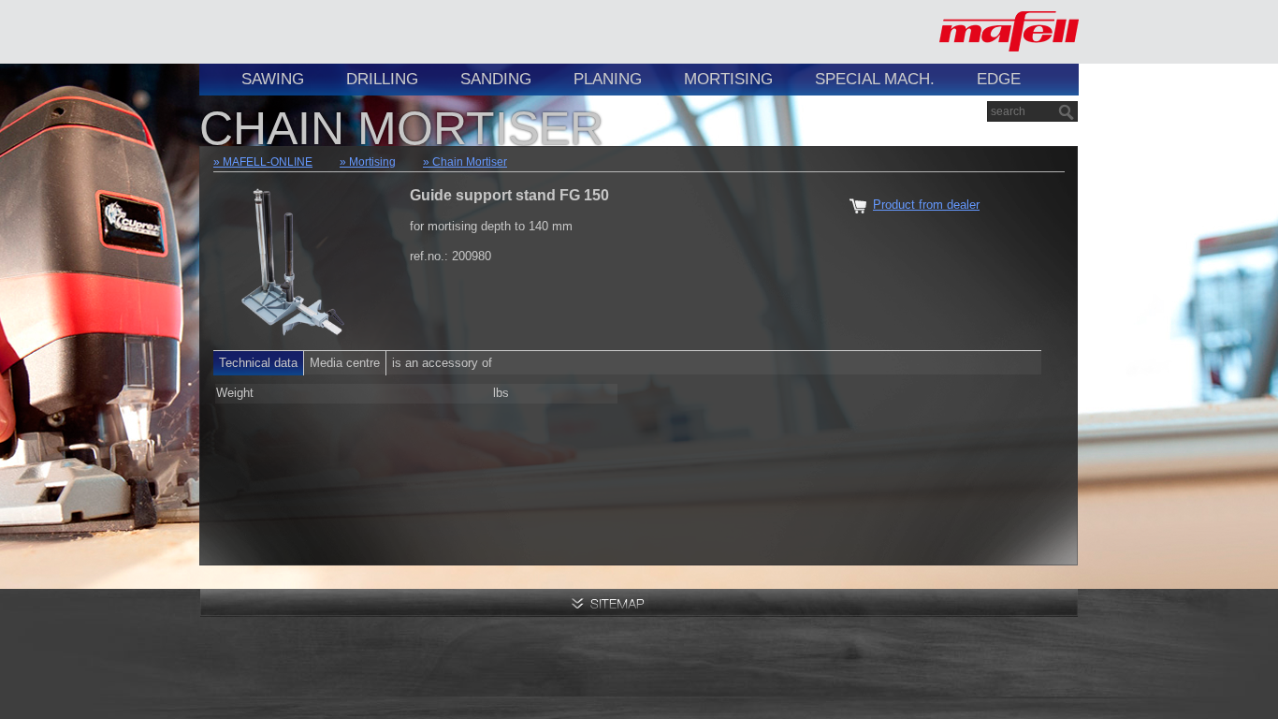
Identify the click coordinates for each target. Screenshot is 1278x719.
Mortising (728, 79)
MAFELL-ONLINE (267, 162)
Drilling (382, 79)
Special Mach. (875, 79)
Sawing (272, 79)
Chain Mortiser (469, 162)
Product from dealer (926, 205)
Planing (608, 79)
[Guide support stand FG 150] (292, 256)
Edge (999, 79)
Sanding (495, 79)
